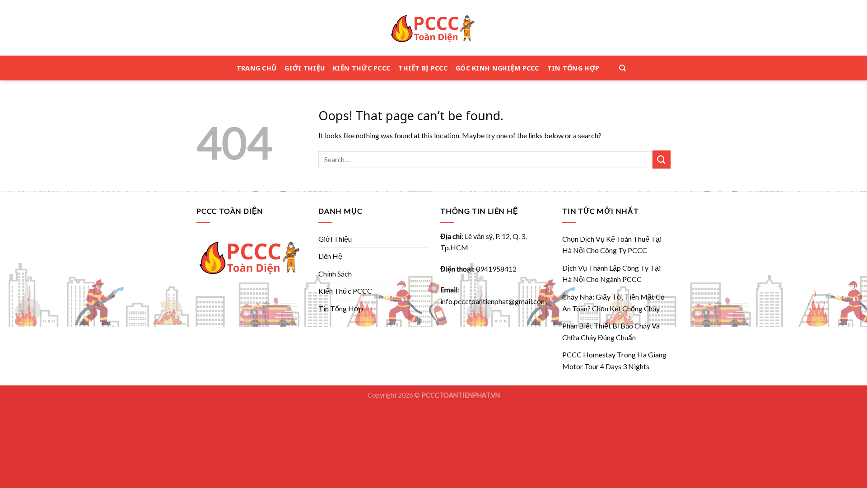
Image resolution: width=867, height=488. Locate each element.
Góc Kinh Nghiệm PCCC (497, 68)
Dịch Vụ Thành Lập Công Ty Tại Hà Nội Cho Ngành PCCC (611, 273)
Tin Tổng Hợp (573, 68)
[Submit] (662, 159)
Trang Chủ (257, 68)
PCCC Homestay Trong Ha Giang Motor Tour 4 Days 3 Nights (614, 360)
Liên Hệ (330, 256)
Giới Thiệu (304, 68)
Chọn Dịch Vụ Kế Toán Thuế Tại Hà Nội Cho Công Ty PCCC (612, 245)
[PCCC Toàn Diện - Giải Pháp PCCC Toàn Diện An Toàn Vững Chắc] (433, 28)
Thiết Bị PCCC (422, 68)
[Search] (622, 68)
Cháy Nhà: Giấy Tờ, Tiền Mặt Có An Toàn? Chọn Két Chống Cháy (613, 302)
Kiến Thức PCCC (361, 68)
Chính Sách (335, 273)
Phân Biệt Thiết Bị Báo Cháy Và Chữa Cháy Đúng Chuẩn (611, 331)
